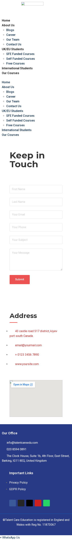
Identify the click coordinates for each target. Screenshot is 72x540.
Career (11, 35)
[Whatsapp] (46, 503)
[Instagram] (21, 503)
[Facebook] (12, 503)
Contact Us (13, 44)
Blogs (10, 30)
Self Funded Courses (20, 58)
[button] (10, 537)
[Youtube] (38, 503)
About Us (8, 25)
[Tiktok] (29, 503)
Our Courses (10, 73)
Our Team (12, 39)
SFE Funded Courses (20, 54)
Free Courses (15, 63)
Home (6, 20)
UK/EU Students (13, 49)
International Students (17, 68)
